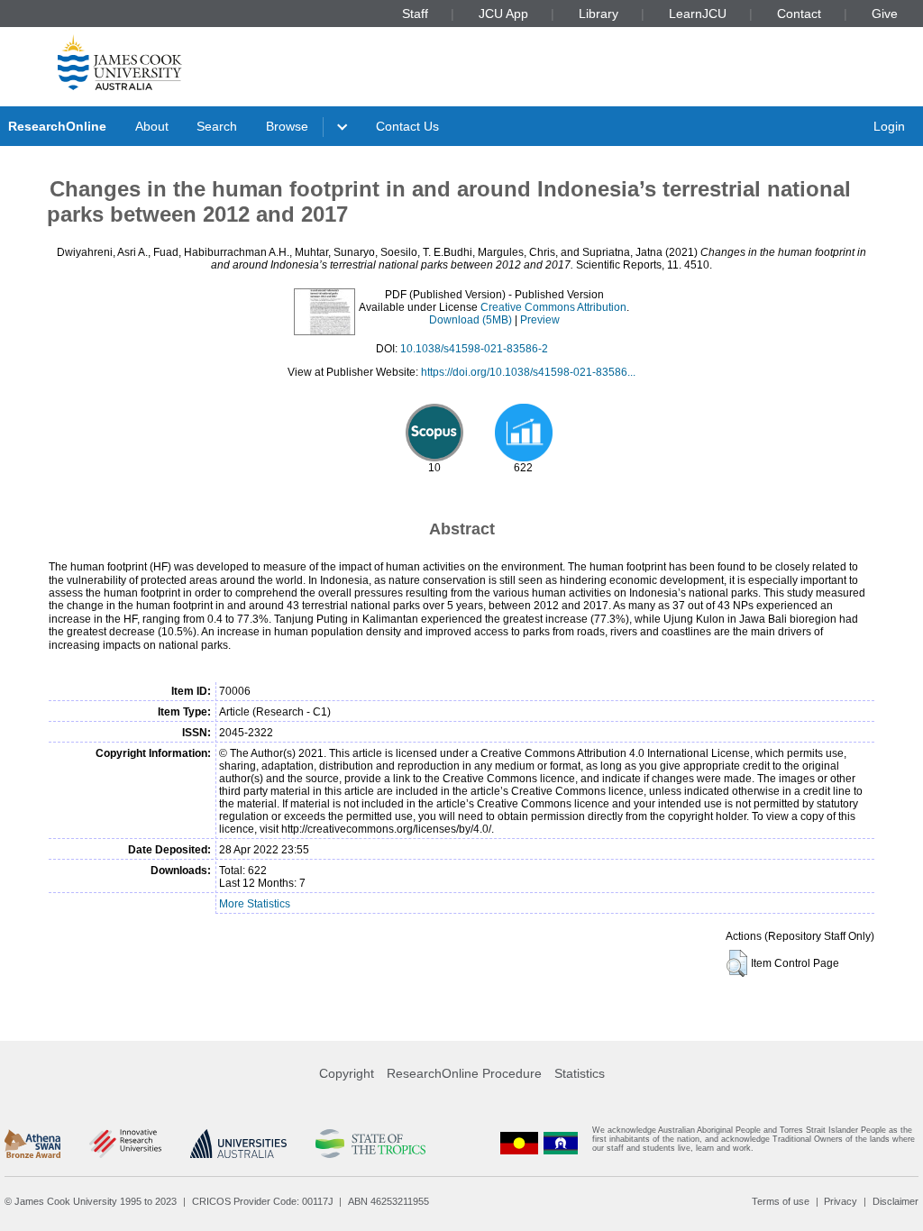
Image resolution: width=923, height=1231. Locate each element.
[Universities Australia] (238, 1143)
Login (889, 126)
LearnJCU (698, 13)
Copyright (346, 1073)
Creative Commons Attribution (553, 307)
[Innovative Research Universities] (124, 1143)
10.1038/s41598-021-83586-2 (474, 348)
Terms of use (780, 1201)
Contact (799, 13)
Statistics (579, 1073)
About (152, 126)
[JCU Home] (120, 62)
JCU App (503, 13)
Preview (540, 320)
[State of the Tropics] (370, 1143)
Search (216, 126)
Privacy (840, 1201)
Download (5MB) (470, 320)
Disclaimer (895, 1201)
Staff (415, 13)
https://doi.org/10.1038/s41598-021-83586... (528, 372)
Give (885, 13)
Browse (287, 126)
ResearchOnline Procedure (464, 1073)
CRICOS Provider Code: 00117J (263, 1201)
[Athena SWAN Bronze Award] (32, 1143)
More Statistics (254, 904)
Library (598, 13)
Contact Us (407, 126)
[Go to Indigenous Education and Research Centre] (519, 1143)
